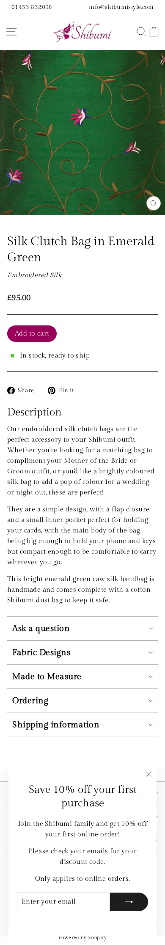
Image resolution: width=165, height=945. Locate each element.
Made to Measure (47, 677)
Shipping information (55, 725)
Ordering (30, 701)
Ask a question (41, 628)
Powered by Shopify (82, 937)
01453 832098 (31, 7)
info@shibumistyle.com (121, 7)
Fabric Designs (41, 652)
